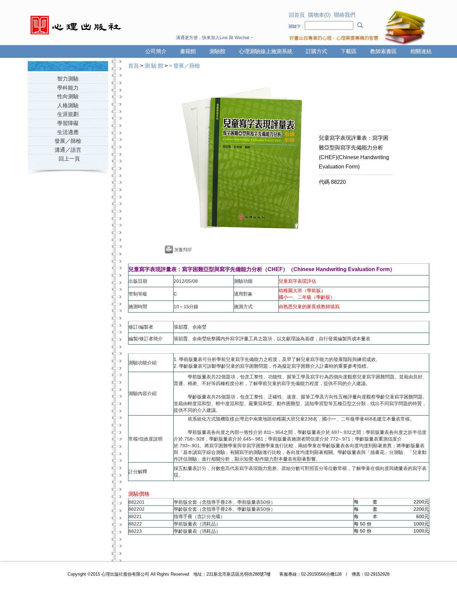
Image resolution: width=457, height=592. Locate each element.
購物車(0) (319, 15)
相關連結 (421, 51)
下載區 (349, 51)
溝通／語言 (68, 150)
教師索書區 (383, 51)
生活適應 (68, 132)
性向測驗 (68, 96)
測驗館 (217, 51)
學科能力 (68, 88)
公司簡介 (156, 51)
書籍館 (188, 51)
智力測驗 (68, 79)
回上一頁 (69, 158)
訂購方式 (316, 51)
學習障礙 (68, 123)
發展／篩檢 (68, 141)
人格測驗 (68, 105)
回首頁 (297, 15)
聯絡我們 (344, 15)
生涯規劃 (68, 114)
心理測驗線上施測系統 (265, 51)
